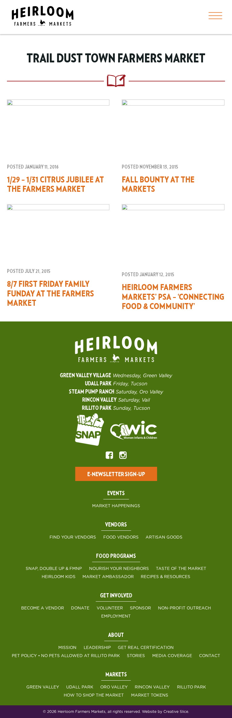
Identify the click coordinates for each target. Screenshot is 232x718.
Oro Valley (114, 687)
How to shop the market (94, 695)
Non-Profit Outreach (184, 608)
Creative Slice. (176, 711)
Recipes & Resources (165, 577)
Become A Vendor (42, 608)
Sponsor (140, 608)
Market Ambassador (108, 577)
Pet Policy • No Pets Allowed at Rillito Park (66, 656)
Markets (116, 675)
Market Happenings (116, 506)
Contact (209, 656)
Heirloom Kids (59, 577)
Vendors (116, 525)
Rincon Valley (152, 687)
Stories (136, 656)
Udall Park (79, 687)
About (116, 635)
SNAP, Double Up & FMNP (54, 569)
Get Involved (116, 596)
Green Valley (42, 687)
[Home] (42, 17)
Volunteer (110, 608)
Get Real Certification (146, 648)
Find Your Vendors (73, 537)
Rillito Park (191, 687)
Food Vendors (121, 537)
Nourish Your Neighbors (119, 569)
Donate (80, 608)
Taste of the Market (181, 569)
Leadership (97, 648)
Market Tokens (149, 695)
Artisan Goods (164, 537)
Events (116, 493)
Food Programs (116, 556)
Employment (116, 616)
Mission (67, 648)
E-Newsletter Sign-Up (116, 474)
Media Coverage (172, 656)
